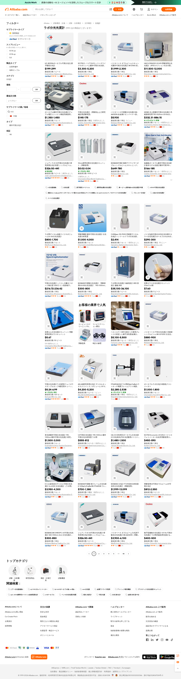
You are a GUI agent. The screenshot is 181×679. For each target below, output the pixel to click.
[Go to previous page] (89, 554)
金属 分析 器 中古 (133, 595)
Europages (126, 668)
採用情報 (8, 626)
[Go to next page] (128, 554)
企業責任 (8, 621)
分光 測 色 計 (116, 595)
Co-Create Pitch (11, 617)
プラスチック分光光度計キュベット (149, 589)
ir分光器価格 (52, 187)
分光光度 (66, 187)
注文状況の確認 (152, 621)
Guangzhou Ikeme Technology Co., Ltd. (158, 125)
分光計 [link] (97, 23)
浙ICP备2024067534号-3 (153, 675)
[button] (110, 9)
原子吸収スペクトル (83, 187)
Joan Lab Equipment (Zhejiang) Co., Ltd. (59, 176)
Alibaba (46, 23)
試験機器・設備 (59, 23)
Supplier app (100, 657)
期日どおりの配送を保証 (49, 621)
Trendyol (116, 668)
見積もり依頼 (80, 617)
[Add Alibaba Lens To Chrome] (39, 656)
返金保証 (43, 617)
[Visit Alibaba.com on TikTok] (171, 639)
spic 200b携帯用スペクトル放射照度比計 (24, 595)
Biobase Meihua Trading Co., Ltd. (123, 74)
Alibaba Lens (10, 657)
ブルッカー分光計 (139, 193)
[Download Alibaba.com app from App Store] (149, 656)
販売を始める (151, 617)
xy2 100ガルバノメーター (38, 589)
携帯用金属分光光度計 (104, 187)
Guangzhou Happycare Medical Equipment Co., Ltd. (59, 74)
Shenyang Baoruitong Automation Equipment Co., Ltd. (59, 123)
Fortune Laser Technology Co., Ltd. (124, 343)
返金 (112, 626)
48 (123, 554)
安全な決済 (44, 612)
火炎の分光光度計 (158, 193)
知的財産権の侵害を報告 (120, 631)
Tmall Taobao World (78, 668)
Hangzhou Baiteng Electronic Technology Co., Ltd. (125, 245)
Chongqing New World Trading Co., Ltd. (92, 179)
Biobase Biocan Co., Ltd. (153, 245)
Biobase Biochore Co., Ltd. (154, 343)
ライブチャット (117, 617)
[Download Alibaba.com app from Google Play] (167, 656)
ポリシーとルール (47, 635)
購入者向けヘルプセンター (121, 612)
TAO (109, 668)
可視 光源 (102, 595)
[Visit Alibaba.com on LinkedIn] (152, 639)
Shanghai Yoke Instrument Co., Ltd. (124, 397)
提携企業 (149, 631)
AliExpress (55, 668)
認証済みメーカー (82, 612)
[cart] (142, 10)
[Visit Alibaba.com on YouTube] (166, 639)
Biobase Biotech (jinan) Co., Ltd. (90, 294)
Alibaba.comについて (13, 607)
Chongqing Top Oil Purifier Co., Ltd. (157, 395)
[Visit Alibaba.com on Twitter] (157, 639)
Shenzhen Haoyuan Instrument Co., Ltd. (158, 74)
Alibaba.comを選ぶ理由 (14, 612)
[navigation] (23, 289)
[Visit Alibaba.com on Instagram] (162, 639)
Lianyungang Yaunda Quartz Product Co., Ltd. (158, 294)
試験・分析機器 (75, 23)
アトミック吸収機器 (124, 589)
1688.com (65, 668)
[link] (178, 655)
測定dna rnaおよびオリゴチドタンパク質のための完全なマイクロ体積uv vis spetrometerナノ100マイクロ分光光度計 (87, 193)
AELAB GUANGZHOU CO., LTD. (89, 395)
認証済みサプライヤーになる (157, 626)
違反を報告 (115, 635)
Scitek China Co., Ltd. (86, 74)
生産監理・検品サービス (49, 631)
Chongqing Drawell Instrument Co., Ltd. (92, 445)
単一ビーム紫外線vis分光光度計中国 (131, 187)
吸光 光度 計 (87, 595)
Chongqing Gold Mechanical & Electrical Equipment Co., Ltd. (92, 245)
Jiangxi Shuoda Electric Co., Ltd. (123, 445)
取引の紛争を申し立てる (120, 621)
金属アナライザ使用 (103, 589)
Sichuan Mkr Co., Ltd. (53, 397)
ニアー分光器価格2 (16, 589)
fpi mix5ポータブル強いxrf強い (65, 589)
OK (36, 89)
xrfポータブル (49, 595)
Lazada (90, 668)
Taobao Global (100, 668)
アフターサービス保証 (48, 626)
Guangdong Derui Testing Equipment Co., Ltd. (59, 445)
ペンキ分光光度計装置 (69, 595)
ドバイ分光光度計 (54, 198)
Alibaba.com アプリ (116, 657)
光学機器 (88, 23)
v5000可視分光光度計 (157, 187)
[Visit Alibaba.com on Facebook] (147, 639)
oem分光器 (86, 589)
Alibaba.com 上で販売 (154, 612)
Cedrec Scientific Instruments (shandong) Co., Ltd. (92, 123)
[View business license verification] (113, 675)
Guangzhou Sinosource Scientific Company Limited (59, 294)
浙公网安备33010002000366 (130, 675)
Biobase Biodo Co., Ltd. (119, 174)
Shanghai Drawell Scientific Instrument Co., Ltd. (125, 294)
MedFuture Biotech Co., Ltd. (55, 245)
